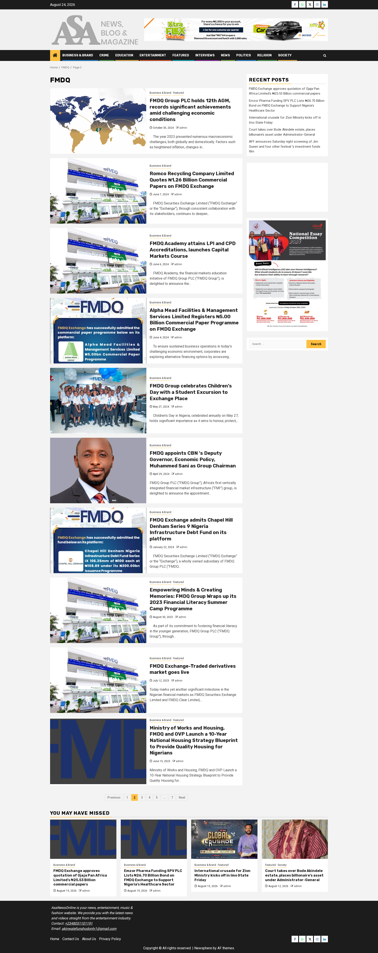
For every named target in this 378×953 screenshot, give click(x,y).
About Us (89, 939)
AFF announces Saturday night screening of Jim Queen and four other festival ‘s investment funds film (284, 146)
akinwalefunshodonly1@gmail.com (89, 929)
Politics (243, 55)
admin (183, 127)
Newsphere (203, 948)
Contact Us (70, 939)
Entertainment (153, 55)
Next (182, 797)
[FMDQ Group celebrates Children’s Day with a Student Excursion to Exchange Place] (98, 400)
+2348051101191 (79, 923)
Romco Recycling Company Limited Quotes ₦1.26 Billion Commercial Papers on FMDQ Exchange (192, 180)
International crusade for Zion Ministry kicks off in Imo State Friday (222, 875)
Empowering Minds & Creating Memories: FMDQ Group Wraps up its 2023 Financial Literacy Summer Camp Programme (193, 599)
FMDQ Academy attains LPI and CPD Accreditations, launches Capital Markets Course (193, 249)
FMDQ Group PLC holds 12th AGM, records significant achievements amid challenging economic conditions (190, 110)
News (225, 55)
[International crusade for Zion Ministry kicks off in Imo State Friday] (224, 839)
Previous (114, 797)
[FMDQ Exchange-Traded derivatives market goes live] (98, 680)
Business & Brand (77, 55)
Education (124, 55)
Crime (104, 55)
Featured (180, 55)
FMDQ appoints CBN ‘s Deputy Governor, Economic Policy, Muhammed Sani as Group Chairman (193, 459)
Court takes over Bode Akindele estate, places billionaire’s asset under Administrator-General (294, 875)
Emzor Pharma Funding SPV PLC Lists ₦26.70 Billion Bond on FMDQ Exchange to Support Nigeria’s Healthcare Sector (286, 105)
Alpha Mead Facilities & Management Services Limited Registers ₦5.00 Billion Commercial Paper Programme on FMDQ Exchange (194, 319)
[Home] (55, 56)
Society (285, 55)
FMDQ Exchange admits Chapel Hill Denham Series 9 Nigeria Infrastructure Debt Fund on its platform (191, 529)
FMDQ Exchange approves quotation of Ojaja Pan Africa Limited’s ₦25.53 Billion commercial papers (80, 877)
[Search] (324, 55)
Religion (264, 55)
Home (54, 939)
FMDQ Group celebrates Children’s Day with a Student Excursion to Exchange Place (191, 392)
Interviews (205, 55)
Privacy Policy (110, 939)
